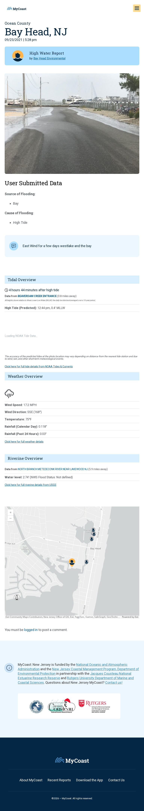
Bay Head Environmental (49, 58)
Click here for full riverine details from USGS (30, 484)
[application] (72, 563)
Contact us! (113, 682)
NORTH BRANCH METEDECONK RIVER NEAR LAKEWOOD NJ (53, 469)
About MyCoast (31, 780)
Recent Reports (59, 780)
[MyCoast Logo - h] (16, 9)
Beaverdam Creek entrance (37, 296)
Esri (136, 617)
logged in (31, 630)
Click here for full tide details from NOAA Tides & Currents (39, 366)
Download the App (89, 780)
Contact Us (116, 780)
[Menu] (137, 8)
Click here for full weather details (24, 441)
